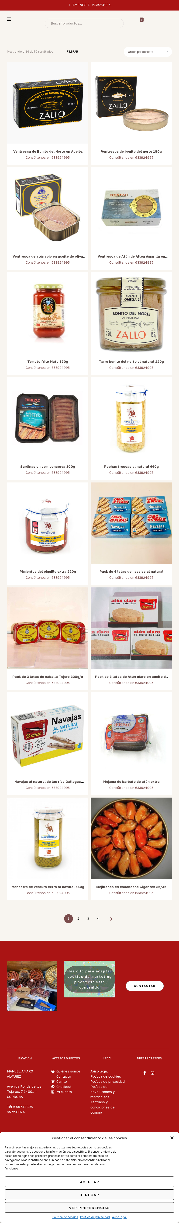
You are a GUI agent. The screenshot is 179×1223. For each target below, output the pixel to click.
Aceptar (89, 1182)
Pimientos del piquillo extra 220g (48, 571)
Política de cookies (65, 1217)
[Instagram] (153, 1073)
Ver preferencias (89, 1207)
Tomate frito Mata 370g (47, 361)
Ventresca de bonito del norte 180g (131, 151)
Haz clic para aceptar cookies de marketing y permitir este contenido (89, 979)
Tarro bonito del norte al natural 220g (131, 361)
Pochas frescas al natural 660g (131, 466)
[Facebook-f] (145, 1073)
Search (117, 23)
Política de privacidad (95, 1217)
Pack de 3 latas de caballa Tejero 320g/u (47, 677)
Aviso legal (119, 1217)
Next (110, 918)
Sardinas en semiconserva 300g (47, 466)
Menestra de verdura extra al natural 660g (47, 887)
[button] (172, 1138)
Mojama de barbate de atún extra (131, 782)
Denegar (89, 1195)
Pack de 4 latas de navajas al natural (131, 571)
